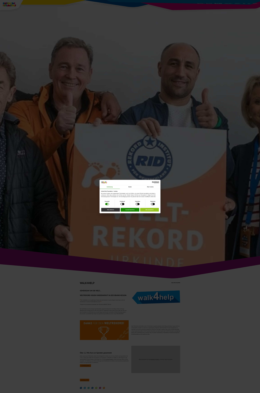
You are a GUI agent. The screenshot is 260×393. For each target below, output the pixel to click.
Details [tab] (130, 186)
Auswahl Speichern (130, 209)
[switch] (122, 204)
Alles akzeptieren (149, 209)
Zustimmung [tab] (110, 186)
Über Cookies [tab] (150, 186)
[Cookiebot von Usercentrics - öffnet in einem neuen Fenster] (153, 182)
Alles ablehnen (110, 209)
